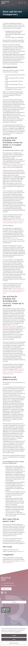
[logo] (5, 2)
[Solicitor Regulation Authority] (6, 610)
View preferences (14, 643)
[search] (22, 2)
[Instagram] (5, 593)
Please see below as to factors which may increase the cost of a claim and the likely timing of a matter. (13, 221)
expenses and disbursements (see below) (10, 238)
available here (20, 551)
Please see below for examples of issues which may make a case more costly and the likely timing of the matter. (14, 291)
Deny (14, 639)
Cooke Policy (17, 631)
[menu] (25, 2)
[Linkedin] (2, 593)
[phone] (20, 2)
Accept (14, 635)
